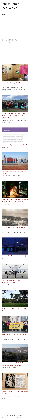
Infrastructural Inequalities (11, 6)
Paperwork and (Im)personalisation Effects (14, 145)
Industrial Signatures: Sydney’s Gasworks (14, 308)
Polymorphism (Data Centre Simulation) (14, 256)
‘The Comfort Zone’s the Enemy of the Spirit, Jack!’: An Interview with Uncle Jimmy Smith (13, 115)
